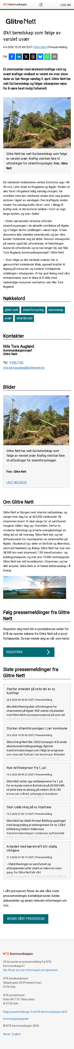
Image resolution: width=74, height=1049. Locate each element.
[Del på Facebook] (12, 57)
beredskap (56, 310)
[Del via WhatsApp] (47, 57)
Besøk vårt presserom (25, 919)
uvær (8, 318)
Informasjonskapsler (16, 1018)
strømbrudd (24, 318)
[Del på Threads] (33, 57)
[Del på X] (26, 57)
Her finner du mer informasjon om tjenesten (30, 970)
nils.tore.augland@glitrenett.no (24, 368)
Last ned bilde (17, 482)
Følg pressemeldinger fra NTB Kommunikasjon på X (35, 1011)
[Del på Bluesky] (40, 57)
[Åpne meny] (41, 4)
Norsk (6, 1034)
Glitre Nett (40, 47)
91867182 (16, 362)
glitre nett (11, 310)
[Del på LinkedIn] (19, 57)
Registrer (14, 652)
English (16, 1034)
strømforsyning (33, 310)
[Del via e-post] (54, 57)
